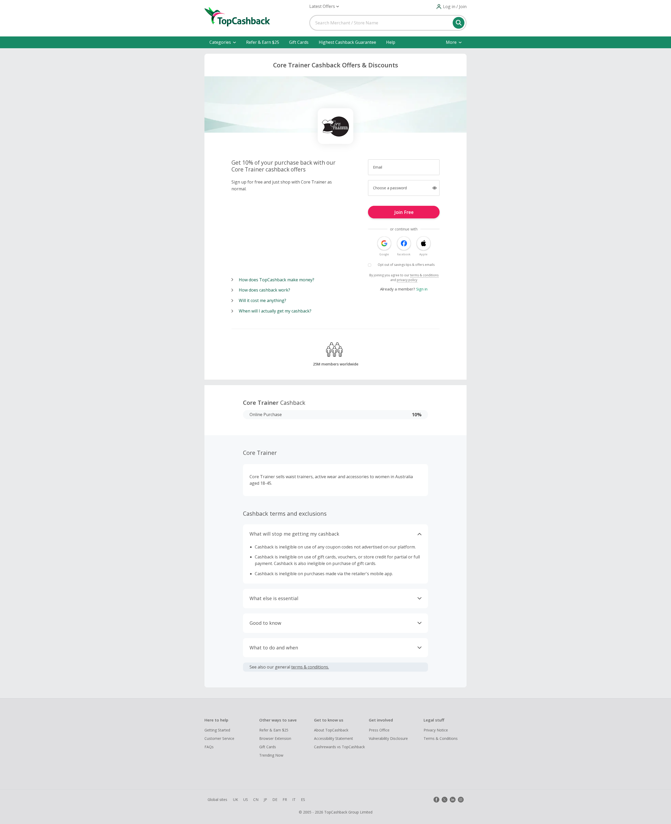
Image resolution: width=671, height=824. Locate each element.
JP (265, 799)
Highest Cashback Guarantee (347, 42)
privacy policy (407, 280)
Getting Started (217, 730)
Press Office (379, 730)
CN (255, 799)
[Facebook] (436, 800)
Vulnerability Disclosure (388, 738)
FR (285, 799)
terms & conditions (424, 275)
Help (390, 42)
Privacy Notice (436, 730)
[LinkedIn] (453, 800)
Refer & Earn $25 (262, 42)
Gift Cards (299, 42)
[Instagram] (461, 800)
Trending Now (271, 755)
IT (294, 799)
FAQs (209, 746)
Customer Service (219, 738)
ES (303, 799)
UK (235, 799)
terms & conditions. (310, 667)
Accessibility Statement (333, 738)
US (245, 799)
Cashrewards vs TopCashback (339, 746)
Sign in (422, 289)
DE (274, 799)
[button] (324, 6)
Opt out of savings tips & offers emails (406, 264)
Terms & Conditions (441, 738)
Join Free (404, 212)
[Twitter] (444, 800)
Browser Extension (275, 738)
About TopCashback (331, 730)
